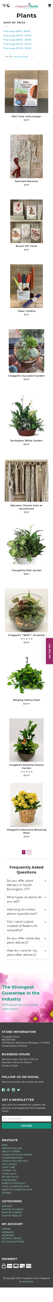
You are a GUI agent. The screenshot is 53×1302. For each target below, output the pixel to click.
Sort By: (8, 57)
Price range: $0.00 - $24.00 (16, 31)
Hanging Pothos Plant (26, 700)
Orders (6, 1229)
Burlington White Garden (26, 440)
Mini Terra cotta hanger (26, 116)
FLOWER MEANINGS (12, 1158)
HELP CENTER (9, 1164)
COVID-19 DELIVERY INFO (15, 1161)
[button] (49, 651)
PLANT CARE (8, 1167)
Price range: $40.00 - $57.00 (17, 40)
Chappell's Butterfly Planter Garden (26, 766)
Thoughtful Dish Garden (26, 570)
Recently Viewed (11, 1238)
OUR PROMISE (9, 1180)
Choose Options (28, 96)
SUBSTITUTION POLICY (14, 1183)
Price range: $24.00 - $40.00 (17, 35)
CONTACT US (9, 1171)
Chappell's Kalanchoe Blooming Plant (26, 831)
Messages (7, 1232)
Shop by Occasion (12, 1209)
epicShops (28, 1282)
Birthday (7, 1206)
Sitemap (6, 1193)
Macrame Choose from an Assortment (26, 507)
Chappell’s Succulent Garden (26, 375)
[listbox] (23, 57)
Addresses (8, 1235)
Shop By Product (12, 1216)
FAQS (4, 1145)
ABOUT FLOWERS (11, 1151)
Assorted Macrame (26, 181)
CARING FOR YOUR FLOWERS (17, 1155)
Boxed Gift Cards (26, 246)
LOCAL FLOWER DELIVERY (15, 1186)
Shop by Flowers (12, 1212)
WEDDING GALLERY (12, 1148)
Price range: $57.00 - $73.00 (17, 44)
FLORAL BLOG (9, 1174)
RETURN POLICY (10, 1177)
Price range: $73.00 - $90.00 (17, 48)
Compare (26, 89)
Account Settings (13, 1242)
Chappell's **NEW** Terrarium (26, 635)
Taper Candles (26, 311)
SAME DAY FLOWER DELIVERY (17, 1190)
